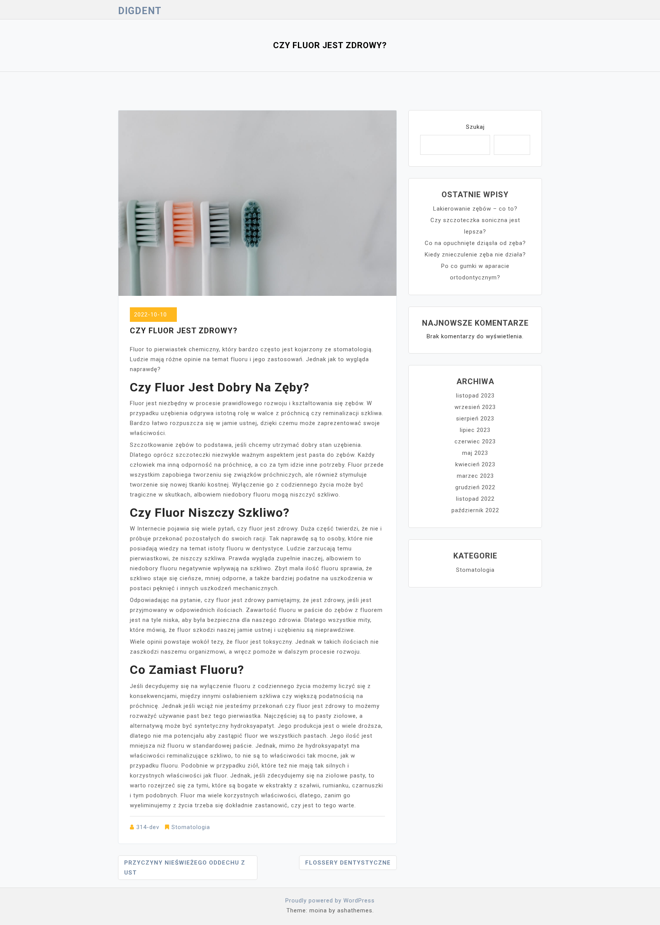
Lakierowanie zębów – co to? (475, 208)
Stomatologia (190, 827)
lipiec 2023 (475, 430)
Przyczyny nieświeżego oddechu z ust (184, 867)
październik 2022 (475, 510)
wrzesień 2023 (475, 407)
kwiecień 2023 (475, 464)
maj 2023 (475, 453)
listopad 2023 (475, 395)
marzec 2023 (475, 475)
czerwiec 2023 (475, 441)
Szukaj (475, 126)
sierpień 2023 (475, 418)
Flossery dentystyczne (348, 862)
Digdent (140, 10)
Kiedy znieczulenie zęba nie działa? (475, 254)
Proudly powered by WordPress (330, 900)
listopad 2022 (475, 498)
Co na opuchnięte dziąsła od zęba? (475, 243)
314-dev (147, 827)
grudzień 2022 (475, 487)
